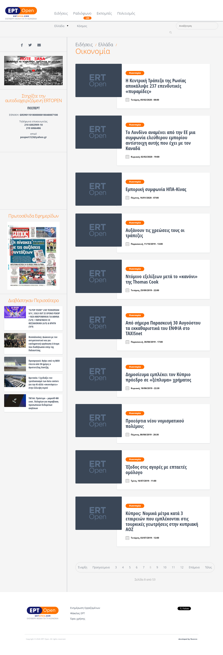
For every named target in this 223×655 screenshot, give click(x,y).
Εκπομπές (104, 14)
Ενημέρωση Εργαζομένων (85, 608)
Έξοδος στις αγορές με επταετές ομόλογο (156, 469)
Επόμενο (194, 567)
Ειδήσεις (61, 14)
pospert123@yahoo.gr (33, 137)
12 (181, 567)
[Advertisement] (33, 180)
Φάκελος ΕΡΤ (77, 613)
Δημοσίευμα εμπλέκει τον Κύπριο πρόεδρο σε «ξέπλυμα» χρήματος (158, 377)
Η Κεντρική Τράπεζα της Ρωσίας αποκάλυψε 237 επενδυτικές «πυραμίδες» (156, 85)
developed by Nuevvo (187, 639)
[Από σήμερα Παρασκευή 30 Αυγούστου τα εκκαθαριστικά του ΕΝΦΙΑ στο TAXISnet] (98, 322)
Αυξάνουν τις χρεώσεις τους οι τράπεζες (155, 233)
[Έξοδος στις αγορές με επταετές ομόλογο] (98, 467)
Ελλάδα (59, 26)
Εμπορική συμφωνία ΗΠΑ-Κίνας (156, 189)
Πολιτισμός (126, 14)
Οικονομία (92, 51)
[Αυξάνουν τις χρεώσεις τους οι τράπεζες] (98, 230)
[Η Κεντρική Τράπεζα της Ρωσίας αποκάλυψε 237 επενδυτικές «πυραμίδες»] (98, 80)
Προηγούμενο (101, 567)
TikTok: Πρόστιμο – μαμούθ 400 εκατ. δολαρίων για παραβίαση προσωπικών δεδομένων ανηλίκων (44, 403)
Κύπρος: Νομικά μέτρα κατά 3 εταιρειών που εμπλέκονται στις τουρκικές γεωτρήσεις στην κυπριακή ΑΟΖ (162, 521)
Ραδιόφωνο (82, 15)
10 (164, 567)
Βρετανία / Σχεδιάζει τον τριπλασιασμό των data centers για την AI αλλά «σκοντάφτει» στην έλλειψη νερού (44, 382)
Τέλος (208, 567)
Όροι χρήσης (77, 618)
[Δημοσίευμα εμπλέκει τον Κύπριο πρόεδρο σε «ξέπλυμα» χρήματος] (98, 374)
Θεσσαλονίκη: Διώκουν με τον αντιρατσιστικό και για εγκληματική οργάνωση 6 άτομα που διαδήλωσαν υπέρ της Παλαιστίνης (44, 343)
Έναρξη (82, 567)
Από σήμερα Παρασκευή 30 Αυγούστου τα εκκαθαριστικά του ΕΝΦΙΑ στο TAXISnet (163, 328)
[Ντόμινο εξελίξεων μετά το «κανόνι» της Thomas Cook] (98, 276)
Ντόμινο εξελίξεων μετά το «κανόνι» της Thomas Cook (162, 279)
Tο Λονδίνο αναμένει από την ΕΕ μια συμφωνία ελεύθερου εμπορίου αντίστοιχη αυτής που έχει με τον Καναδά (160, 140)
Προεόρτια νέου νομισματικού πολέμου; (155, 423)
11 (173, 567)
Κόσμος (82, 26)
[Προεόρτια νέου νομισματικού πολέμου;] (98, 420)
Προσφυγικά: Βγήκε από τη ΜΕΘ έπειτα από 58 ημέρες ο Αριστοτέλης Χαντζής (44, 364)
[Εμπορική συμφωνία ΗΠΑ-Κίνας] (98, 189)
